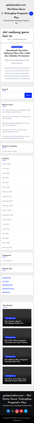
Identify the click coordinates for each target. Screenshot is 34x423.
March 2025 (6, 243)
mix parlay (5, 281)
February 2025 (7, 247)
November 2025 (7, 206)
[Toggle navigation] (2, 13)
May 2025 (5, 233)
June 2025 (6, 229)
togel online (6, 292)
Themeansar (17, 420)
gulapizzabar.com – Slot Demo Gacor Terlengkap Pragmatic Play (17, 399)
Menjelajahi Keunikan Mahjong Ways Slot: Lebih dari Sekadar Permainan (17, 53)
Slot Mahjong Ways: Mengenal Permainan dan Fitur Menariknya (16, 361)
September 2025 (7, 215)
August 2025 (6, 219)
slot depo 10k (6, 278)
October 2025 (6, 210)
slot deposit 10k (7, 285)
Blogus (26, 418)
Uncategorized (17, 47)
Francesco (11, 60)
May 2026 (5, 178)
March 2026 (6, 187)
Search (5, 89)
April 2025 (5, 238)
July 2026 (5, 168)
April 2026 (5, 182)
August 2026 (6, 164)
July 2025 (5, 224)
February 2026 (7, 192)
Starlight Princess (8, 288)
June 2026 (6, 173)
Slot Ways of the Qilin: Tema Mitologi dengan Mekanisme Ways (15, 381)
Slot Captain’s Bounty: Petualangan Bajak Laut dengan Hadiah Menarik (14, 323)
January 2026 (7, 196)
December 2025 (7, 201)
